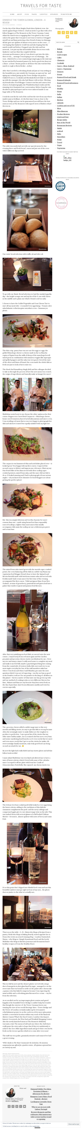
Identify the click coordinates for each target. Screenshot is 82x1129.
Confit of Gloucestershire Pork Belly (17, 1059)
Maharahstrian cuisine (45, 1065)
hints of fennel (31, 1063)
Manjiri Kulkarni (25, 1066)
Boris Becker (8, 1056)
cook (26, 1059)
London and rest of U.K (65, 106)
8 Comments (19, 24)
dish (46, 1059)
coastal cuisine (32, 1057)
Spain (29, 1073)
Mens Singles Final (41, 1066)
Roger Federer (7, 1072)
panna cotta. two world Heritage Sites (24, 1069)
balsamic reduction (36, 1055)
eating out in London (20, 1060)
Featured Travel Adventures (67, 83)
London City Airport (36, 1065)
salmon (17, 1072)
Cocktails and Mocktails (40, 1057)
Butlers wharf (20, 1056)
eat (15, 1060)
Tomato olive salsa (15, 1076)
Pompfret (21, 1070)
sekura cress (37, 1072)
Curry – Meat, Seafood (65, 66)
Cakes (59, 57)
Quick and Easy (63, 117)
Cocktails (60, 63)
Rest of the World (63, 123)
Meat (59, 108)
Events (59, 74)
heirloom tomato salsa (23, 1063)
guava (17, 1063)
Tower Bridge (22, 1076)
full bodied (29, 1062)
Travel (59, 142)
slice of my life (43, 1072)
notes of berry (47, 1067)
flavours (35, 1060)
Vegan (59, 145)
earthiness (12, 1060)
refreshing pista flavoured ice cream (30, 1070)
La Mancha (13, 1065)
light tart (30, 1065)
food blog (39, 1060)
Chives (22, 1057)
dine (40, 1059)
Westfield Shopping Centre (15, 1078)
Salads (59, 128)
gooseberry (39, 1062)
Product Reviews (63, 114)
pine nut (10, 1070)
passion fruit (35, 1069)
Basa (41, 1055)
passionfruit (41, 1069)
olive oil (4, 1069)
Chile (13, 1057)
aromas (25, 1055)
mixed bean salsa (27, 1067)
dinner (43, 1059)
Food (59, 86)
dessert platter (36, 1059)
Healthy (60, 89)
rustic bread (12, 1072)
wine (22, 1078)
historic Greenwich (38, 1063)
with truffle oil (26, 1078)
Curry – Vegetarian (64, 69)
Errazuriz (27, 1060)
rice (3, 1072)
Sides (59, 134)
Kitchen (60, 100)
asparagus (29, 1055)
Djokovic (7, 1060)
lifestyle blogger (24, 1065)
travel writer (34, 1076)
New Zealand (41, 1067)
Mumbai (37, 1067)
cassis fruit (42, 1056)
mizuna (33, 1067)
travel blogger (28, 1076)
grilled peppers (45, 1062)
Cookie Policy (36, 1126)
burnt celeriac (14, 1056)
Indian (59, 97)
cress (28, 1059)
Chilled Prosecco (17, 1057)
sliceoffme (48, 1072)
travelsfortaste (40, 1076)
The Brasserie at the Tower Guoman (14, 1075)
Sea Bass (32, 1072)
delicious (31, 1059)
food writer (11, 1062)
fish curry (31, 1060)
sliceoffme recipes (15, 1073)
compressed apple (6, 1059)
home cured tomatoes (46, 1063)
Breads (59, 52)
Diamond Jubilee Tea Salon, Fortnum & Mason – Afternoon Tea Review (41, 1091)
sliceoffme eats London (7, 1073)
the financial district (33, 1075)
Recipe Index (62, 120)
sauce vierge (21, 1072)
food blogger (44, 1060)
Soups (59, 140)
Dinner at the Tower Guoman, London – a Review (24, 21)
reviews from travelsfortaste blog (44, 1070)
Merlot (47, 1066)
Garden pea (34, 1062)
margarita (35, 1066)
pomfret (16, 1070)
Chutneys (60, 60)
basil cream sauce (45, 1055)
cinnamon (27, 1057)
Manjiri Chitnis (18, 1066)
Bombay (4, 1056)
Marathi (31, 1066)
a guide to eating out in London (17, 1055)
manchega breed (11, 1066)
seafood (60, 131)
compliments (48, 1057)
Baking (59, 49)
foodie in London (17, 1062)
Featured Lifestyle (64, 80)
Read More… (15, 1101)
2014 (9, 1055)
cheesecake (9, 1057)
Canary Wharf (27, 1056)
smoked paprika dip (23, 1073)
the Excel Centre (25, 1075)
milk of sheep (7, 1067)
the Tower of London (42, 1075)
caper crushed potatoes (34, 1056)
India (4, 1065)
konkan (8, 1065)
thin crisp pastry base (7, 1076)
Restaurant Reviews (15, 1053)
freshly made (24, 1062)
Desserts (60, 72)
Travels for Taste (41, 5)
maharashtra (5, 1066)
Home (59, 91)
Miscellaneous (62, 111)
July (6, 1065)
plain (14, 1070)
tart (6, 1075)
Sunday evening (45, 1073)
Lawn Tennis (18, 1065)
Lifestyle (9, 1053)
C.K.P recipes (62, 55)
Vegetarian (61, 148)
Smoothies (61, 137)
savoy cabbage (27, 1072)
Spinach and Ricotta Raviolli (36, 1073)
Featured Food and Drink (66, 77)
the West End (49, 1075)
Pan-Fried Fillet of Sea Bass (11, 1069)
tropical (44, 1076)
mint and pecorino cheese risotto (17, 1067)
